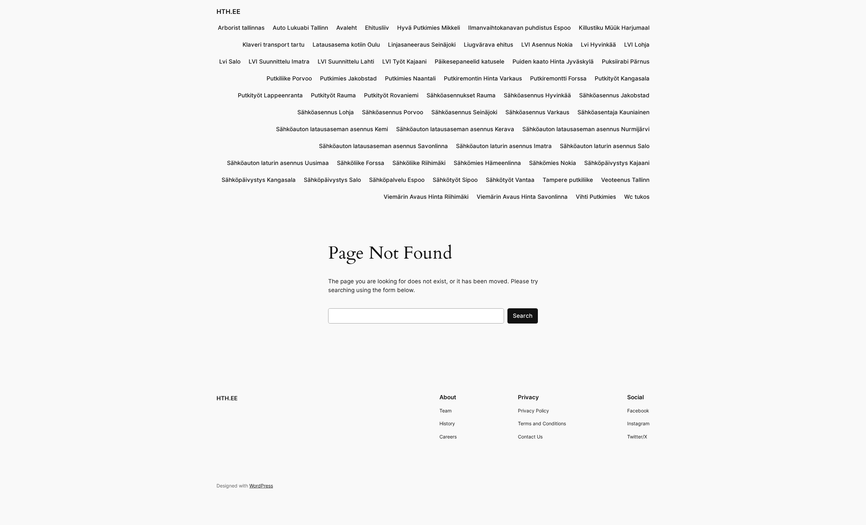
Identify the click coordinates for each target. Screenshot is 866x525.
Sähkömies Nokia (552, 163)
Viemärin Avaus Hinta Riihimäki (426, 196)
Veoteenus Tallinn (625, 179)
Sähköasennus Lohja (325, 112)
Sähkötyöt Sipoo (455, 179)
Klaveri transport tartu (273, 44)
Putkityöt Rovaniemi (391, 95)
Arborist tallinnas (241, 27)
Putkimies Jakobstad (348, 78)
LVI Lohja (637, 44)
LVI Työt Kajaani (404, 61)
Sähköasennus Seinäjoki (464, 112)
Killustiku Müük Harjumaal (614, 27)
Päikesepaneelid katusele (469, 61)
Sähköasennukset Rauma (461, 95)
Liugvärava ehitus (488, 44)
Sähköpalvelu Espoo (397, 179)
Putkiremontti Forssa (558, 78)
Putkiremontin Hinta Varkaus (483, 78)
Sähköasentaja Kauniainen (613, 112)
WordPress (261, 485)
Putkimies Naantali (410, 78)
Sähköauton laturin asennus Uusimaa (278, 163)
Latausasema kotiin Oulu (346, 44)
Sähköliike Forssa (360, 163)
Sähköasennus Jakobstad (614, 95)
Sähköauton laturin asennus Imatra (504, 146)
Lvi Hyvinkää (598, 44)
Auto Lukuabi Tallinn (300, 27)
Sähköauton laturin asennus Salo (605, 146)
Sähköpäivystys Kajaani (617, 163)
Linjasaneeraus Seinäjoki (422, 44)
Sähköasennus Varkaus (537, 112)
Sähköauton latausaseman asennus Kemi (332, 129)
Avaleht (346, 27)
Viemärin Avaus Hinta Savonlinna (522, 196)
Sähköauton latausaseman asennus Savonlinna (383, 146)
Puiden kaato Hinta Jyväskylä (553, 61)
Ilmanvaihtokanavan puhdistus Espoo (519, 27)
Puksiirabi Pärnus (626, 61)
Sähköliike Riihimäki (419, 163)
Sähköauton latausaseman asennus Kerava (455, 129)
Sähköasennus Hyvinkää (537, 95)
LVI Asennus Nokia (547, 44)
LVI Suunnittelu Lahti (346, 61)
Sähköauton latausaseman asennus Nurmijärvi (586, 129)
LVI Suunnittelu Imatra (279, 61)
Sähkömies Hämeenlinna (487, 163)
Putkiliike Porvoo (289, 78)
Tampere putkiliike (568, 179)
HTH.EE (228, 11)
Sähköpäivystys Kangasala (259, 179)
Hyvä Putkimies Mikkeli (428, 27)
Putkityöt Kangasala (622, 78)
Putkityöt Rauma (333, 95)
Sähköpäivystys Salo (332, 179)
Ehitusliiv (377, 27)
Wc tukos (637, 196)
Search (522, 315)
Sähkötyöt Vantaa (510, 179)
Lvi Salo (230, 61)
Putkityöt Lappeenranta (270, 95)
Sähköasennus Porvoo (392, 112)
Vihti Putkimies (596, 196)
